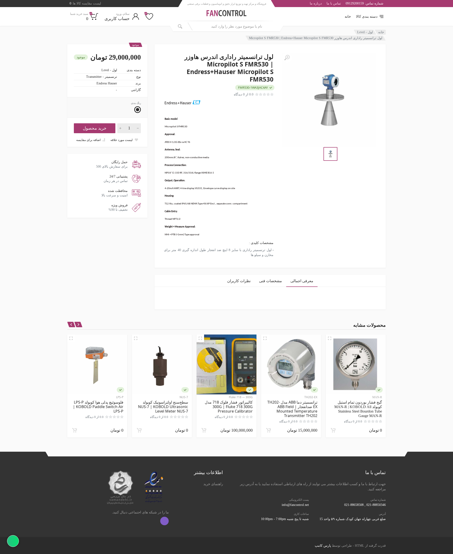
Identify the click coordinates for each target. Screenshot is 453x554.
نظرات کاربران (239, 281)
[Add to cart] (333, 430)
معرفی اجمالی (301, 281)
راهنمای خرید (213, 484)
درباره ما (316, 3)
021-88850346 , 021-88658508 (365, 505)
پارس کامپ (323, 545)
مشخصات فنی (270, 281)
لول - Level (365, 32)
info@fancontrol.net (295, 505)
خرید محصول (94, 128)
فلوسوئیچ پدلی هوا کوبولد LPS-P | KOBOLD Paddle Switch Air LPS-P (98, 407)
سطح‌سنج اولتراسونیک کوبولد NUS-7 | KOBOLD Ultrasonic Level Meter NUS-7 (163, 407)
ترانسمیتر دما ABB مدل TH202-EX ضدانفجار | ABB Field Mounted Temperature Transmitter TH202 (292, 409)
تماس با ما (334, 3)
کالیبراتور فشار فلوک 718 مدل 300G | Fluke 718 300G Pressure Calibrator (229, 407)
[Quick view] (329, 338)
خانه (348, 16)
